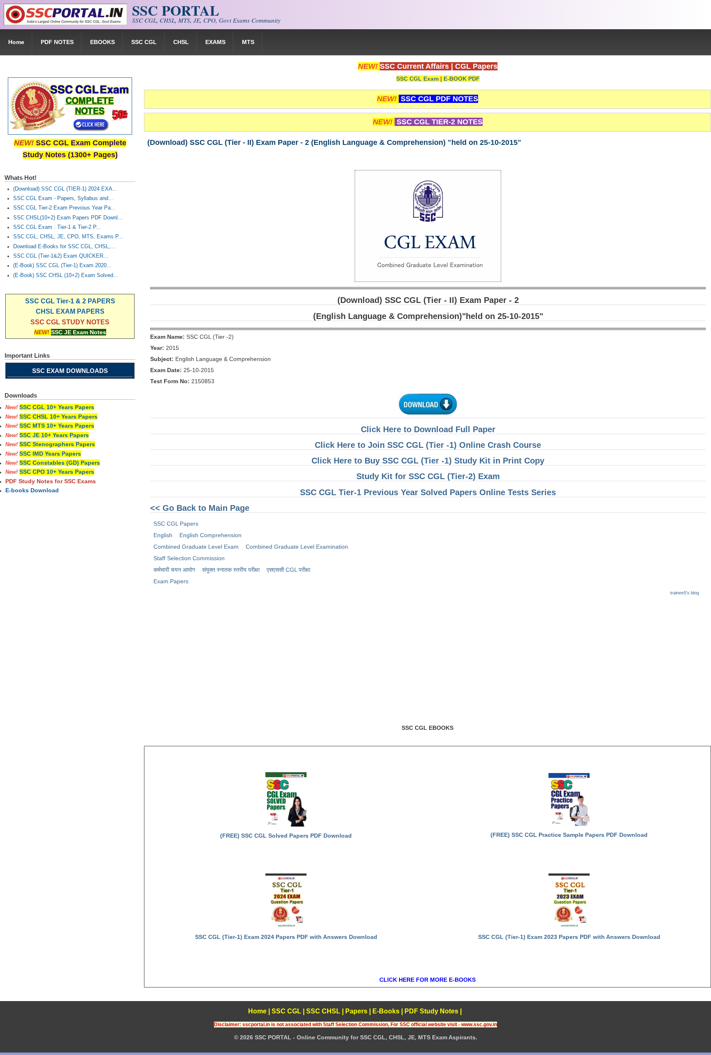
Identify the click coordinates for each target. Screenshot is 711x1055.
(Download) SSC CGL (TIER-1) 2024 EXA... (65, 189)
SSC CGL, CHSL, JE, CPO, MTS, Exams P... (68, 237)
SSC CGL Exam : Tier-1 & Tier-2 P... (57, 227)
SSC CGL (144, 42)
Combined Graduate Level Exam (196, 546)
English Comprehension (210, 535)
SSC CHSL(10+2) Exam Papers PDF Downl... (68, 218)
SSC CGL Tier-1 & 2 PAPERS (70, 301)
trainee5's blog (684, 592)
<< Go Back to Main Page (199, 507)
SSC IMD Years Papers (50, 453)
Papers (356, 1011)
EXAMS (215, 42)
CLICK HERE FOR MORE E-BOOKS (427, 979)
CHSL (181, 42)
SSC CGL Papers (175, 523)
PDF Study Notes (431, 1011)
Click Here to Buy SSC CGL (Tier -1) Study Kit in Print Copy (427, 460)
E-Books (386, 1011)
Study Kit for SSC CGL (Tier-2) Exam (428, 476)
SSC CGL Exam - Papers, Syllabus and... (63, 198)
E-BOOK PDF (462, 78)
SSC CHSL (323, 1011)
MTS (248, 42)
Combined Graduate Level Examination (297, 546)
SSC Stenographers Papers (57, 444)
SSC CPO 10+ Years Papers (56, 471)
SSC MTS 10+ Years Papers (56, 425)
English (162, 535)
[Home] (65, 23)
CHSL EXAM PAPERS (70, 311)
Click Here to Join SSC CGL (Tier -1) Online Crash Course (428, 444)
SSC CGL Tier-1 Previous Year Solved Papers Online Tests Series (428, 492)
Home (16, 42)
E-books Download (32, 490)
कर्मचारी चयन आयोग (174, 569)
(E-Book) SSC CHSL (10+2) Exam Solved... (65, 275)
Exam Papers (170, 581)
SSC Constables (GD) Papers (59, 462)
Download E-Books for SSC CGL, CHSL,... (64, 246)
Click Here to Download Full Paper (428, 429)
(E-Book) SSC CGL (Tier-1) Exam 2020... (62, 265)
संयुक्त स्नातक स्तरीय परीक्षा (231, 569)
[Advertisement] (427, 663)
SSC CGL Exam (417, 78)
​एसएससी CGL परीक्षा (288, 569)
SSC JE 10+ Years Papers (54, 435)
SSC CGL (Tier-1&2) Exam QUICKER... (60, 256)
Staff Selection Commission (189, 558)
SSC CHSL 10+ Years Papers (58, 416)
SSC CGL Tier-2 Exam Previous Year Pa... (64, 208)
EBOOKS (102, 42)
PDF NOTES (57, 42)
